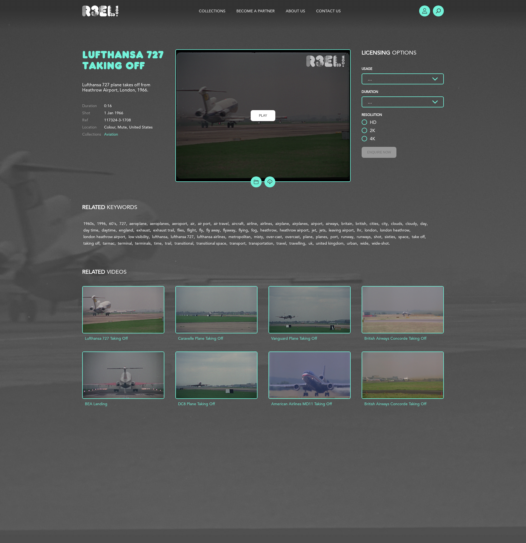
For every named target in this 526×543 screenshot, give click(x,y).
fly (201, 230)
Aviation (111, 134)
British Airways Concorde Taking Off (395, 338)
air (192, 223)
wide (364, 243)
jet (314, 230)
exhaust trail (163, 230)
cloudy (411, 223)
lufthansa (159, 237)
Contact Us (328, 11)
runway (347, 237)
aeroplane (138, 223)
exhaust (143, 230)
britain (346, 223)
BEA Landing (96, 404)
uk (310, 243)
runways (364, 237)
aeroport (179, 223)
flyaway (229, 230)
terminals (143, 243)
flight (191, 230)
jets (322, 230)
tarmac (109, 243)
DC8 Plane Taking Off (196, 404)
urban (352, 243)
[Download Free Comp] (269, 181)
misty (258, 237)
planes (321, 237)
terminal (125, 243)
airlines (266, 223)
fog (254, 230)
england (126, 230)
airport (316, 223)
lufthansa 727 (182, 237)
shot (377, 237)
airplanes (300, 223)
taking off (91, 243)
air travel (221, 223)
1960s (88, 223)
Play (263, 116)
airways (332, 223)
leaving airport (341, 230)
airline (252, 223)
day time (90, 230)
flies (180, 230)
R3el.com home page (101, 10)
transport (237, 243)
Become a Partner (255, 11)
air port (204, 223)
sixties (390, 237)
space (403, 237)
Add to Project (256, 181)
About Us (295, 11)
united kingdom (330, 243)
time (158, 243)
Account (424, 10)
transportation (261, 243)
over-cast (274, 237)
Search (438, 10)
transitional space (211, 243)
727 (122, 223)
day (423, 223)
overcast (292, 237)
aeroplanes (159, 223)
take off (418, 237)
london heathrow (394, 230)
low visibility (138, 237)
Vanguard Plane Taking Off (294, 338)
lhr (359, 230)
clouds (396, 223)
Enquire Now (379, 152)
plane (308, 237)
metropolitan (239, 237)
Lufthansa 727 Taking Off (106, 338)
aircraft (238, 223)
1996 (101, 223)
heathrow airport (294, 230)
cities (374, 223)
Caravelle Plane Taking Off (200, 338)
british (361, 223)
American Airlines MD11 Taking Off (301, 404)
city (385, 223)
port (334, 237)
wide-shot (380, 243)
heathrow (268, 230)
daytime (109, 230)
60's (112, 223)
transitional (184, 243)
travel (281, 243)
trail (168, 243)
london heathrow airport (104, 237)
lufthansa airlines (211, 237)
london (371, 230)
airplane (282, 223)
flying (243, 230)
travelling (297, 243)
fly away (213, 230)
